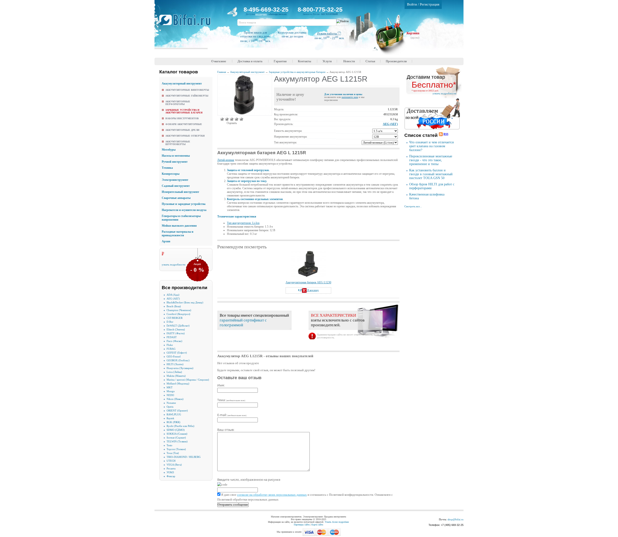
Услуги (327, 61)
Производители (396, 61)
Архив (166, 241)
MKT (170, 387)
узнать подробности (173, 264)
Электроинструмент (175, 179)
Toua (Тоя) (173, 453)
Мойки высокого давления (179, 225)
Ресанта (171, 468)
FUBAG (171, 348)
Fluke (170, 344)
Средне (231, 119)
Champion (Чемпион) (179, 310)
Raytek (170, 418)
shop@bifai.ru (456, 519)
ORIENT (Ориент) (177, 410)
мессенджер (261, 14)
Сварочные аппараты (176, 198)
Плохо (227, 119)
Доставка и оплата (250, 61)
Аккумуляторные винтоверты (187, 90)
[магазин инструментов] (186, 22)
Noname (171, 402)
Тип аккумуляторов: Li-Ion (243, 223)
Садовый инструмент (176, 186)
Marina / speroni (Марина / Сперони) (188, 379)
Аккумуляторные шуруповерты (177, 143)
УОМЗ (170, 472)
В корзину (313, 290)
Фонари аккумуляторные (183, 124)
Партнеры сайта (301, 524)
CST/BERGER (175, 317)
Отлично (241, 119)
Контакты (304, 61)
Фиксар (171, 476)
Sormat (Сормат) (176, 437)
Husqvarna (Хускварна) (180, 368)
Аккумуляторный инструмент (182, 83)
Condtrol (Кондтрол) (178, 314)
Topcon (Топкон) (176, 449)
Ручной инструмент (175, 161)
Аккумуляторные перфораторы (177, 102)
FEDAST (172, 337)
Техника (167, 167)
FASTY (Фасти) (176, 333)
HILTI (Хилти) (175, 364)
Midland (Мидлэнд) (178, 383)
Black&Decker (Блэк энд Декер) (185, 302)
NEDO (170, 395)
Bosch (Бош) (174, 306)
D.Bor (170, 321)
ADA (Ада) (173, 294)
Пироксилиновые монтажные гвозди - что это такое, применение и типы (430, 160)
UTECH (171, 460)
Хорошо (236, 119)
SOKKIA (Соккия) (177, 433)
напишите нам (350, 97)
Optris (170, 406)
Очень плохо (222, 119)
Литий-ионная (225, 160)
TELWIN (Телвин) (177, 441)
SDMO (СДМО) (176, 429)
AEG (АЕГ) (173, 298)
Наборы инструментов (182, 118)
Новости (349, 61)
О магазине (218, 61)
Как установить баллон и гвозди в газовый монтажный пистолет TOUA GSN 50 (431, 174)
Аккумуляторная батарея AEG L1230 (308, 282)
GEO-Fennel (174, 356)
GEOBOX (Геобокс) (178, 360)
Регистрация (429, 4)
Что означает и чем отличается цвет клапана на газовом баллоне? (431, 146)
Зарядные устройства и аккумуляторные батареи (184, 111)
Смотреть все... (413, 206)
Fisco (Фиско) (174, 341)
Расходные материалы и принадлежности (177, 233)
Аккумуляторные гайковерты (186, 95)
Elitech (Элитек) (176, 329)
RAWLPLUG (174, 414)
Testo (169, 445)
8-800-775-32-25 (320, 9)
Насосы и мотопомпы (176, 155)
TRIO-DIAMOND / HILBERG (184, 456)
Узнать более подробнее (337, 522)
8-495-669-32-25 (266, 9)
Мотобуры (169, 149)
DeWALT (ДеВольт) (178, 325)
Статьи (370, 61)
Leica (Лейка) (174, 371)
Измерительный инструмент (180, 192)
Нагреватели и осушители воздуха (184, 210)
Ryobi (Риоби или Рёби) (180, 426)
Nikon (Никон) (175, 399)
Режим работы (329, 33)
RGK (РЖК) (173, 422)
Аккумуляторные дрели (182, 130)
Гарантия (280, 61)
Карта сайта (317, 524)
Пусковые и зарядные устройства (183, 204)
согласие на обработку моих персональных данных (272, 494)
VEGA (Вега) (174, 464)
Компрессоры (170, 173)
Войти (412, 4)
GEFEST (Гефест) (177, 352)
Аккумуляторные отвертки (185, 135)
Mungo (171, 391)
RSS (445, 134)
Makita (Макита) (176, 375)
